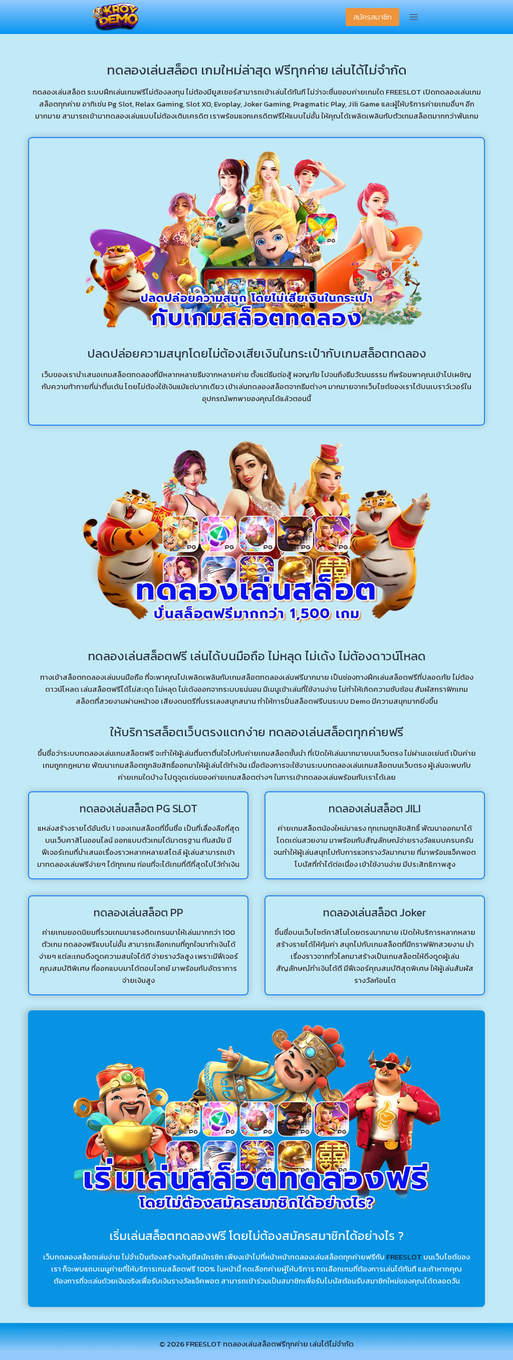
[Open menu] (413, 17)
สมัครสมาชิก (372, 17)
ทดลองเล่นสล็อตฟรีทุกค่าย (265, 1343)
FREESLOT (404, 1256)
